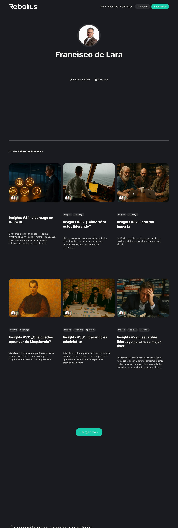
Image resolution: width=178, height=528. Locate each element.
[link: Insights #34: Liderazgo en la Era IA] (35, 201)
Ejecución (90, 330)
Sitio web (103, 79)
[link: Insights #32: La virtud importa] (143, 201)
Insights (67, 214)
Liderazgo (78, 214)
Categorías (126, 6)
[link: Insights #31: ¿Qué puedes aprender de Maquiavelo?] (35, 316)
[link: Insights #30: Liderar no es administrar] (89, 316)
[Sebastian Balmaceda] (16, 198)
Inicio (103, 6)
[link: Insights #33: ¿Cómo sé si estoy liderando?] (89, 201)
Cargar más (89, 432)
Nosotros (113, 6)
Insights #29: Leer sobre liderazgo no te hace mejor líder (139, 341)
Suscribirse (160, 6)
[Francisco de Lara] (13, 198)
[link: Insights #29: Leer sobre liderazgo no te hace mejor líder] (143, 316)
